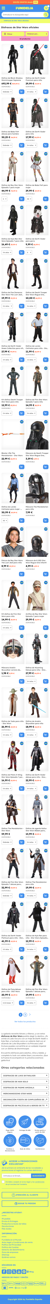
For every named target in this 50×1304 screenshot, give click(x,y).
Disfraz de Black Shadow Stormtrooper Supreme (12, 79)
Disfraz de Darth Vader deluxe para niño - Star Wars (35, 776)
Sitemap (5, 1255)
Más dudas (7, 1229)
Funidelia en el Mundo (11, 1240)
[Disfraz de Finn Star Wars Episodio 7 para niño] (37, 381)
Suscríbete (38, 1176)
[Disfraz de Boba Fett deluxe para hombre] (13, 113)
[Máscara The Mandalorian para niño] (37, 488)
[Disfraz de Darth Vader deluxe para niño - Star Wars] (37, 756)
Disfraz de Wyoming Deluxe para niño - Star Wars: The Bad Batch (35, 669)
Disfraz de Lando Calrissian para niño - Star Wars (37, 347)
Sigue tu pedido (26, 1203)
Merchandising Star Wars (17, 1093)
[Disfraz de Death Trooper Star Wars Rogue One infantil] (37, 273)
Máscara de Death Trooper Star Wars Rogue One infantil (37, 454)
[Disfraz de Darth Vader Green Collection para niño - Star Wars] (13, 327)
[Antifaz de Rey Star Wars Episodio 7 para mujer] (37, 595)
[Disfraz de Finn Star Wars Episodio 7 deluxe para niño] (37, 970)
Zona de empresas (10, 1252)
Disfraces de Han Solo (15, 1081)
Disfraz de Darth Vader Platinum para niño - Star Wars (12, 936)
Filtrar (9, 34)
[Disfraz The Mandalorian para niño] (37, 863)
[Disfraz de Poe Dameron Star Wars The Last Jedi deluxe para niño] (13, 273)
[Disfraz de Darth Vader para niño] (37, 113)
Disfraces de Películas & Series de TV (24, 1105)
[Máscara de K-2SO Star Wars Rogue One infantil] (37, 541)
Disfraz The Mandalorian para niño (36, 883)
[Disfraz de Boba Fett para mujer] (37, 166)
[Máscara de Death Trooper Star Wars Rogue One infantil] (37, 434)
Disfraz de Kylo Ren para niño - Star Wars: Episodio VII (36, 936)
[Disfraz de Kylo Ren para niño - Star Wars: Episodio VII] (37, 917)
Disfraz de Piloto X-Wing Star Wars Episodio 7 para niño (12, 776)
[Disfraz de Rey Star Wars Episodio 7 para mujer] (13, 166)
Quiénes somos (8, 1257)
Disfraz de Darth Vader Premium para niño (35, 79)
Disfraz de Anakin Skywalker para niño (34, 722)
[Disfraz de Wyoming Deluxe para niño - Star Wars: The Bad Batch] (37, 649)
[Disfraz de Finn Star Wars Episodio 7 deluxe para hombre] (13, 863)
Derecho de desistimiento (13, 1250)
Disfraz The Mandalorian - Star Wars (13, 829)
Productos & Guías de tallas (14, 1224)
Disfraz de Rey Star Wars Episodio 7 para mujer (12, 186)
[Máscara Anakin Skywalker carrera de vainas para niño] (13, 649)
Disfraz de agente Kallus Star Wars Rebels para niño (36, 829)
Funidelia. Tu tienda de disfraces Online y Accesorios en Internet (24, 8)
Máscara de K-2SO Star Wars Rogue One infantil (36, 561)
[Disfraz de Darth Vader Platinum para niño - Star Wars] (13, 917)
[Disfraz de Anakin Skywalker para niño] (37, 702)
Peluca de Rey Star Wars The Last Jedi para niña (12, 561)
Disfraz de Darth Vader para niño (35, 133)
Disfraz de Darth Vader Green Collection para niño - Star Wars (13, 347)
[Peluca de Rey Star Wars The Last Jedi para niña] (13, 541)
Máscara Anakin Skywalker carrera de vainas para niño (11, 669)
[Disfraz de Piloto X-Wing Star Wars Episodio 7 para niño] (13, 756)
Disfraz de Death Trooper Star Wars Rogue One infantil (36, 293)
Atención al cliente (26, 1195)
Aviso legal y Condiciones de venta (17, 1242)
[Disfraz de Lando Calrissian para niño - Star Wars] (37, 327)
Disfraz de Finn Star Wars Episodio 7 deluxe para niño (36, 990)
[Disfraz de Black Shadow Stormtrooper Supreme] (13, 59)
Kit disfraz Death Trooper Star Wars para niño (12, 401)
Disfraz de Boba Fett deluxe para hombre (10, 133)
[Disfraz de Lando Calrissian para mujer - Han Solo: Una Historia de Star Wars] (13, 488)
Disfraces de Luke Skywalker (19, 1075)
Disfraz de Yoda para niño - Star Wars (13, 722)
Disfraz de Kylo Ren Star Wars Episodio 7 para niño (12, 240)
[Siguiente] (30, 1015)
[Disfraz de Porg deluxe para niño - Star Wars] (13, 970)
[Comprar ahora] (21, 91)
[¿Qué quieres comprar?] (3, 8)
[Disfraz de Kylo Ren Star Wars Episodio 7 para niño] (13, 220)
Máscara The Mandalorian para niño (37, 508)
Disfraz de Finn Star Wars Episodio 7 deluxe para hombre (12, 883)
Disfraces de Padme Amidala (18, 1087)
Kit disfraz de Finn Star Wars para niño (11, 615)
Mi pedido (6, 1219)
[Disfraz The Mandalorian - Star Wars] (13, 809)
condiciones (39, 1182)
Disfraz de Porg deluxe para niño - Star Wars (11, 990)
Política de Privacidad (11, 1245)
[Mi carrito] (46, 8)
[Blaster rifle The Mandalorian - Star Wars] (13, 434)
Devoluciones (8, 1226)
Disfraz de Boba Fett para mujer (37, 186)
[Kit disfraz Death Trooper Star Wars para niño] (13, 381)
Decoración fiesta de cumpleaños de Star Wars (26, 1099)
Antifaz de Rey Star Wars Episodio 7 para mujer (36, 615)
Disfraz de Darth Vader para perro (35, 240)
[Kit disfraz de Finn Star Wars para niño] (13, 595)
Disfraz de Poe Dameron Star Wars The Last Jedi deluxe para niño (12, 293)
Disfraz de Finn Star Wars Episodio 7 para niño (36, 401)
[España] (4, 1271)
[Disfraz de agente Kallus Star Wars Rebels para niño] (37, 809)
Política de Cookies (10, 1247)
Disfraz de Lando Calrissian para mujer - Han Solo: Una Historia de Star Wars (12, 508)
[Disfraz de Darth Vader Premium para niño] (37, 59)
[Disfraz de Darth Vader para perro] (37, 220)
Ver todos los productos (25, 1021)
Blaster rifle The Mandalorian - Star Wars (12, 454)
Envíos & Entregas (10, 1221)
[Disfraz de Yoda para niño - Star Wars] (13, 702)
